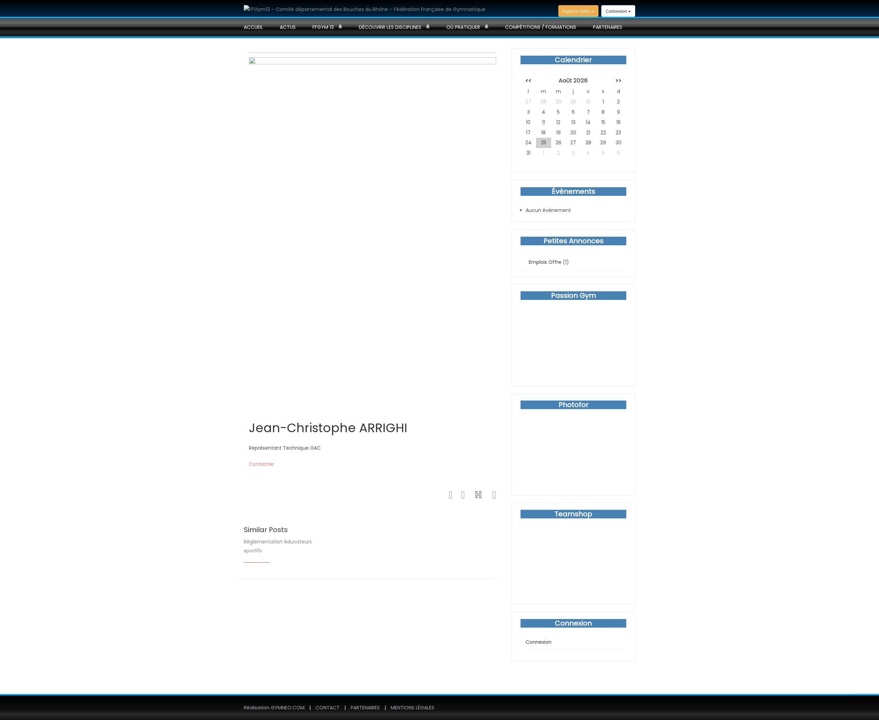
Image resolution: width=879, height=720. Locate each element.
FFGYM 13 (323, 27)
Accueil (253, 27)
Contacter (261, 464)
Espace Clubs (577, 11)
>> (618, 80)
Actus (288, 27)
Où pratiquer (463, 27)
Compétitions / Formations (540, 27)
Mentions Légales (412, 707)
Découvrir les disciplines (390, 27)
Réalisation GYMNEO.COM (274, 707)
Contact (328, 707)
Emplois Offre (545, 262)
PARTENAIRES (607, 27)
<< (528, 80)
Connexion (617, 11)
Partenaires (365, 707)
